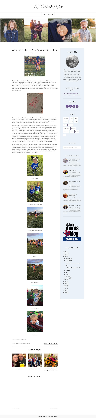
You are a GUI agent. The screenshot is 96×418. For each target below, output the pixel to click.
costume (66, 121)
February (68, 278)
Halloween (70, 125)
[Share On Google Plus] (54, 343)
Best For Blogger (55, 416)
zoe (64, 135)
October (68, 262)
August (67, 270)
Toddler (77, 131)
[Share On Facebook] (52, 343)
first (76, 121)
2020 (66, 253)
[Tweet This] (49, 343)
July (66, 272)
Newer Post (17, 408)
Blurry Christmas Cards (75, 205)
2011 (65, 290)
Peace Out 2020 (72, 170)
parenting (73, 128)
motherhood (66, 128)
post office (66, 131)
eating (71, 121)
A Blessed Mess (48, 6)
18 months (66, 118)
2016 (66, 281)
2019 (66, 254)
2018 (65, 256)
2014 (66, 285)
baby (71, 118)
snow (72, 131)
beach (76, 118)
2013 (66, 287)
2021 (65, 251)
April (67, 274)
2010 (66, 292)
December (68, 258)
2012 (65, 288)
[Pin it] (57, 343)
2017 (65, 279)
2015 (65, 283)
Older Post (53, 408)
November (68, 260)
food (65, 125)
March (67, 276)
